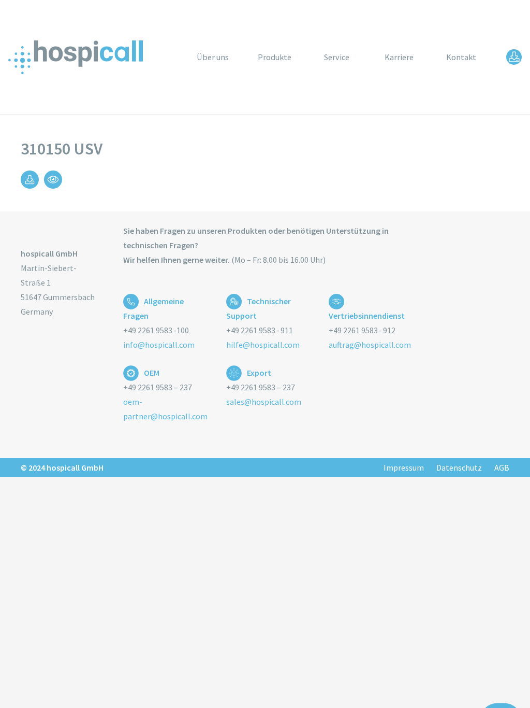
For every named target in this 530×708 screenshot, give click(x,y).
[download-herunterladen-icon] (514, 57)
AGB (501, 467)
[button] (299, 57)
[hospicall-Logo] (75, 57)
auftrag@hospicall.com (370, 344)
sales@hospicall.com (263, 402)
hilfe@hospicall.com (263, 344)
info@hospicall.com (159, 344)
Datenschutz (459, 467)
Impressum (404, 467)
